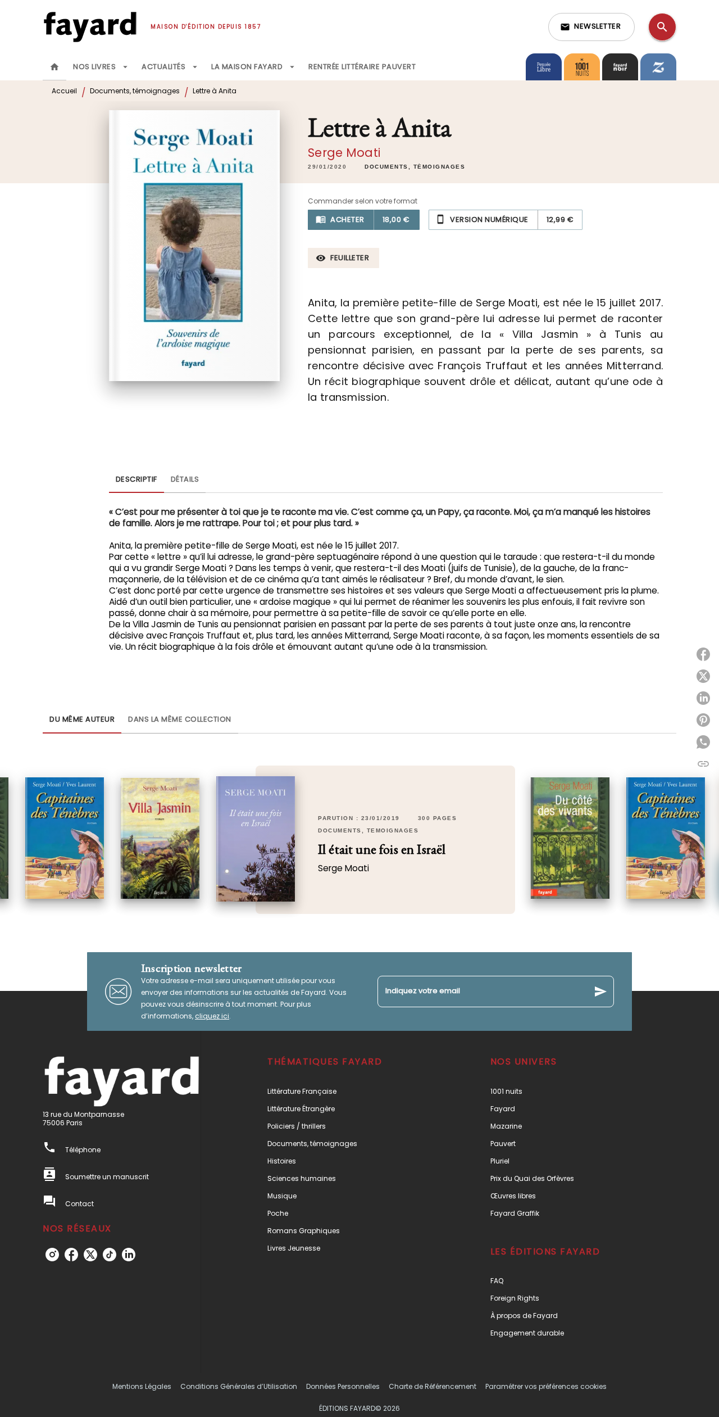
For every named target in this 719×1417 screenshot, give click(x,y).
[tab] (54, 66)
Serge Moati (344, 152)
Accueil (64, 91)
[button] (591, 27)
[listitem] (52, 1254)
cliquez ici (212, 1016)
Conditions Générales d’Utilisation (238, 1386)
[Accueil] (90, 26)
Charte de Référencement (432, 1386)
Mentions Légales (141, 1386)
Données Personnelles (343, 1386)
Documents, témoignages (135, 91)
